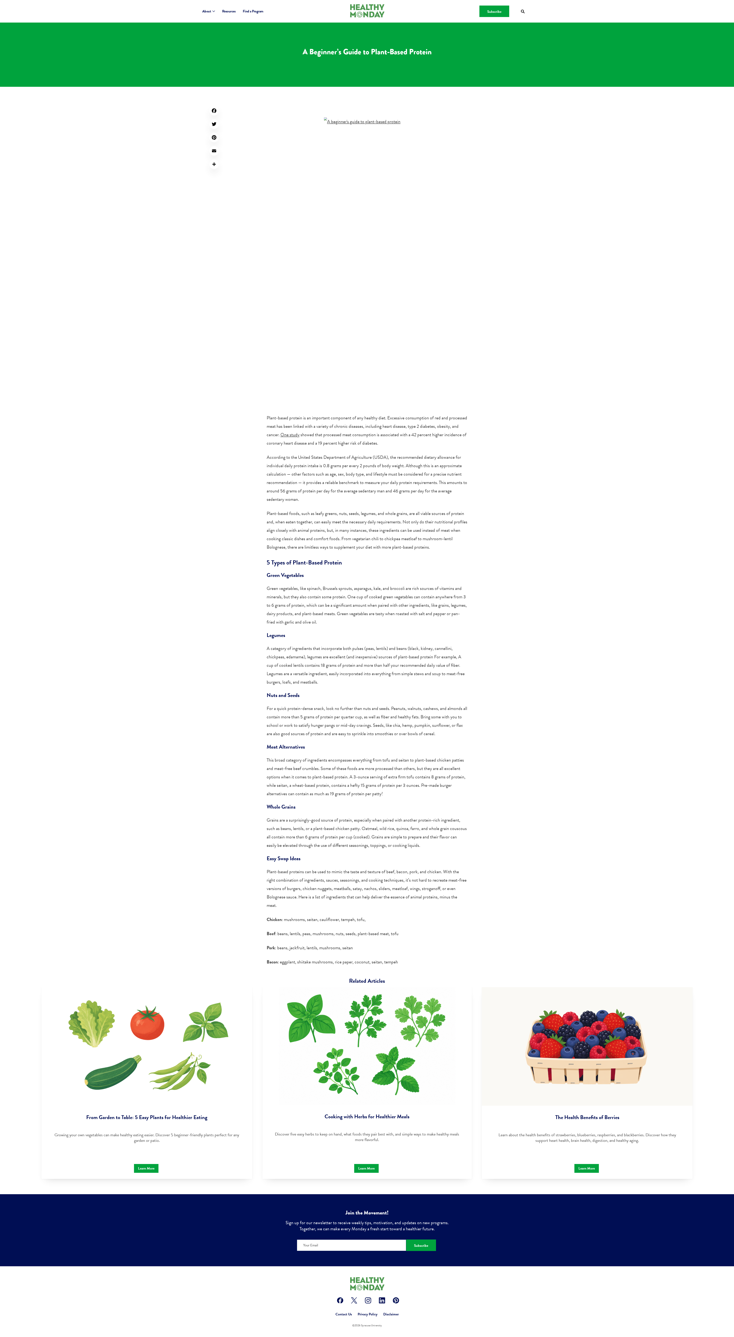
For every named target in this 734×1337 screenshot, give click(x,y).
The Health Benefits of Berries (587, 1117)
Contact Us (343, 1314)
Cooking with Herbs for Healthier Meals (367, 1116)
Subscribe (494, 11)
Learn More (146, 1168)
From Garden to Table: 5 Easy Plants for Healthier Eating (146, 1117)
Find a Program (253, 11)
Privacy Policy (368, 1314)
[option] (147, 1083)
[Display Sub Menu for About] (213, 11)
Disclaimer (391, 1314)
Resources (229, 11)
